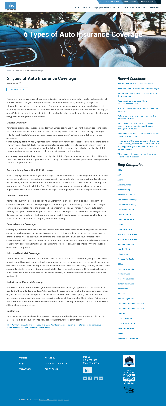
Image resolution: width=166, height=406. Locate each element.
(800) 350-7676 (147, 1)
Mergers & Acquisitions (110, 1)
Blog (21, 363)
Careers (23, 357)
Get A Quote (130, 1)
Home (8, 70)
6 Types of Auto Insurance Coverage (28, 70)
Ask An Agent (51, 369)
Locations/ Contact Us (56, 363)
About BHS (50, 357)
